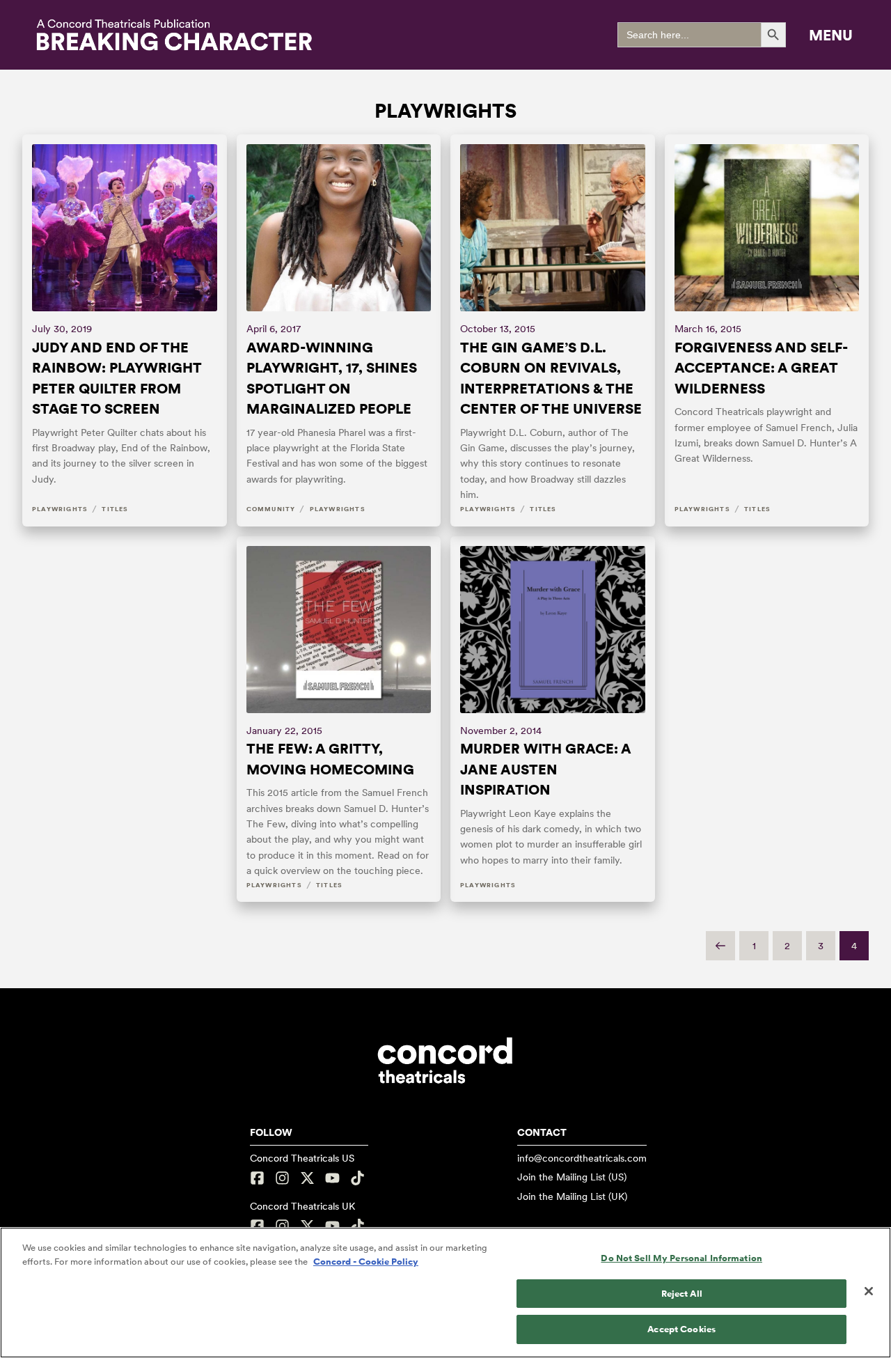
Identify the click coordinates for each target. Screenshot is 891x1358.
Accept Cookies (681, 1329)
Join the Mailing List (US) (571, 1177)
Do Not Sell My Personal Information (681, 1258)
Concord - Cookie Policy (365, 1261)
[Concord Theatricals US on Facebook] (259, 1178)
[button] (830, 35)
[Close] (868, 1291)
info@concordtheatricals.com (582, 1158)
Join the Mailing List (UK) (572, 1196)
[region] (445, 1292)
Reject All (681, 1293)
